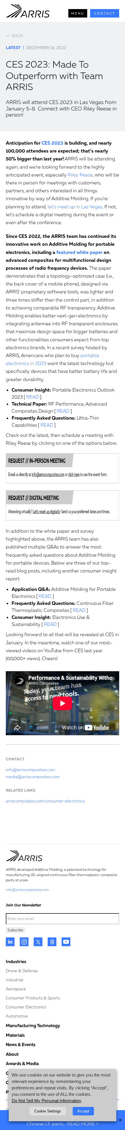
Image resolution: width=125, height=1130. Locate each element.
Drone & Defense (22, 970)
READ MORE (81, 1123)
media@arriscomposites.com (33, 776)
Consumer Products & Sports (33, 997)
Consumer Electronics (26, 1006)
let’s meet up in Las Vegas (75, 207)
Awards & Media (22, 1063)
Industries (16, 961)
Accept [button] (83, 1111)
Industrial (14, 979)
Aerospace (16, 988)
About (12, 1054)
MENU (77, 13)
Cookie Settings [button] (47, 1111)
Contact (104, 13)
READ (32, 397)
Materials (15, 1035)
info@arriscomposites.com (30, 769)
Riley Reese (80, 175)
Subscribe (15, 930)
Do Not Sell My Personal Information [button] (46, 1100)
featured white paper (79, 252)
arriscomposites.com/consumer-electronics (45, 800)
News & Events (20, 1044)
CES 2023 (52, 143)
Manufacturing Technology (33, 1025)
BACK (14, 35)
